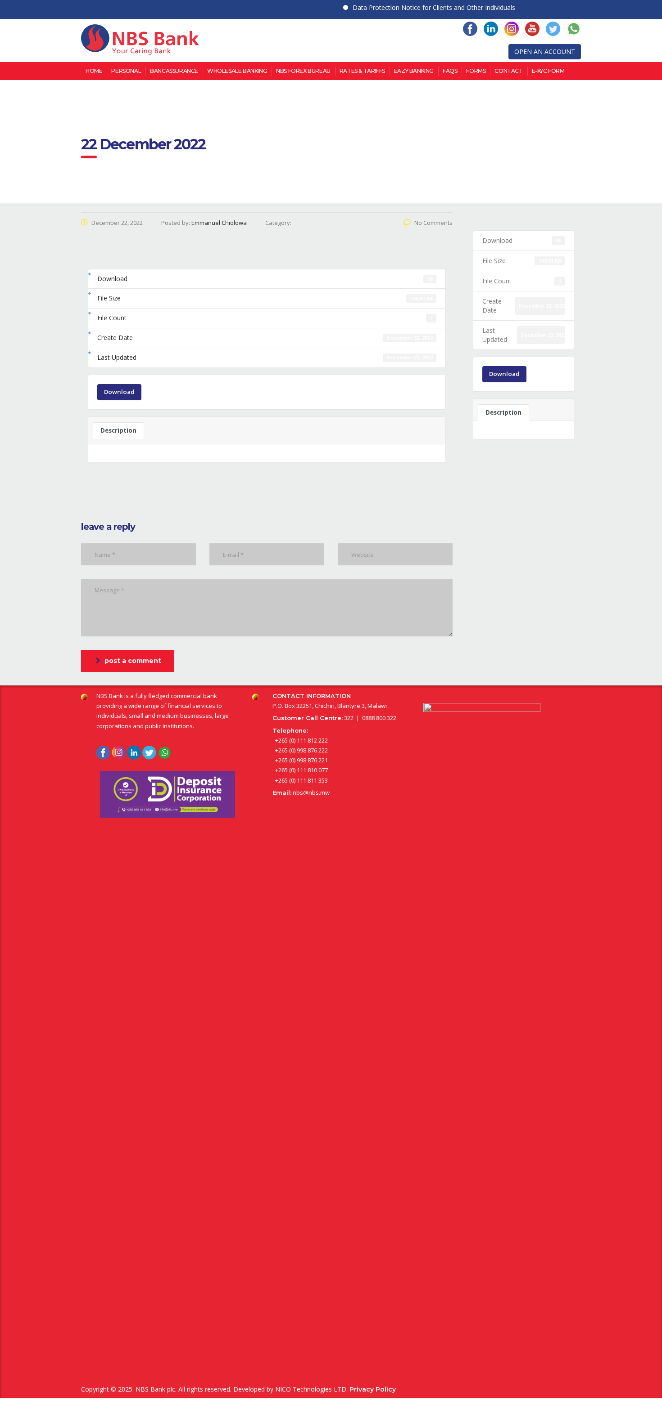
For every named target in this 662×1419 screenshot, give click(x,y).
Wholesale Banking (237, 70)
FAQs (450, 70)
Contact (508, 70)
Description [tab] (118, 430)
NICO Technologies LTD (310, 1389)
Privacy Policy (372, 1389)
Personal (126, 70)
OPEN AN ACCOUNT (544, 51)
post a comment (132, 661)
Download (119, 392)
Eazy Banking (414, 70)
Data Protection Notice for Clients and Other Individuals (417, 7)
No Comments (433, 223)
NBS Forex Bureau (303, 70)
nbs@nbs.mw (311, 792)
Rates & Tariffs (362, 70)
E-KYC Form (548, 70)
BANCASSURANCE (174, 70)
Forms (475, 70)
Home (94, 70)
